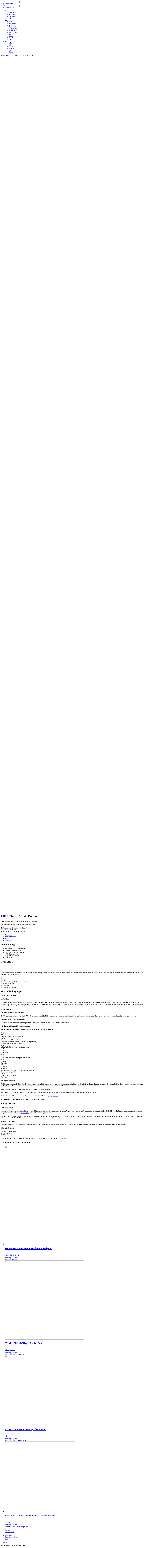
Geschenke (12, 23)
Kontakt (7, 1530)
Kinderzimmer (13, 32)
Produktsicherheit (10, 937)
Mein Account (9, 1532)
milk (6, 1350)
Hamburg (12, 14)
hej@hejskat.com (53, 1096)
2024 (10, 18)
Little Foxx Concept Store (20, 1354)
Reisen (11, 52)
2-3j (12, 1255)
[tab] (74, 935)
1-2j (10, 1255)
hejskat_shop (25, 1113)
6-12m (7, 1255)
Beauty (11, 37)
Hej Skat (3, 980)
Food (10, 39)
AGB (6, 1539)
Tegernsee (12, 16)
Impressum (8, 1535)
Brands (11, 21)
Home (11, 34)
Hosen (17, 55)
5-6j (14, 1350)
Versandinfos (9, 940)
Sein (10, 45)
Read (6, 41)
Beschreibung (9, 935)
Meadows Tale (16, 1259)
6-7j (8, 1522)
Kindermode (12, 27)
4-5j (17, 1255)
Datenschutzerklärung (11, 1537)
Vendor (7, 938)
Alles (10, 43)
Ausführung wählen (11, 1257)
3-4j (15, 1255)
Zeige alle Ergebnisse (7, 4)
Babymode (12, 25)
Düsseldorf (12, 13)
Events (7, 11)
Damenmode (13, 29)
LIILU (5, 916)
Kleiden (11, 48)
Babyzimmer (13, 30)
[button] (15, 928)
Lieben (11, 46)
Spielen (11, 36)
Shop (6, 20)
